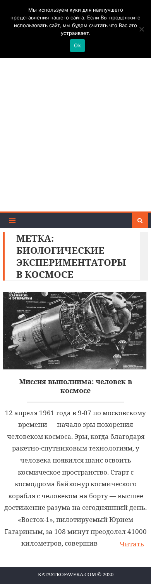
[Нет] (141, 29)
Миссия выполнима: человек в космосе (75, 386)
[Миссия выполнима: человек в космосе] (75, 330)
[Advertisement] (75, 132)
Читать (132, 543)
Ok (77, 45)
